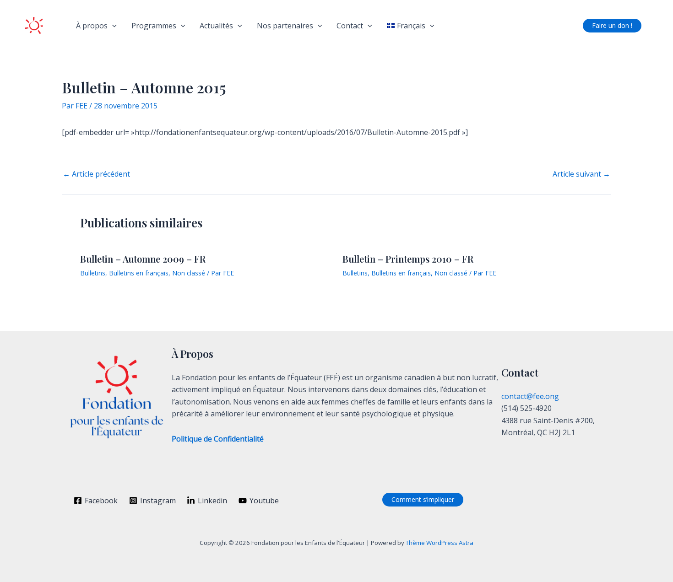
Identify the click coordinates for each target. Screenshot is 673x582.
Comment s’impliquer (422, 499)
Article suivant (581, 174)
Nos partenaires (285, 26)
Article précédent (96, 174)
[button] (112, 25)
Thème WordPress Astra (439, 543)
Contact (349, 26)
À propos (92, 26)
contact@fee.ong (530, 396)
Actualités (216, 26)
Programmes (153, 26)
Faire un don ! (612, 25)
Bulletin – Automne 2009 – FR (143, 259)
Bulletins (92, 273)
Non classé (188, 273)
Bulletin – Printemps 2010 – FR (407, 259)
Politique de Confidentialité (218, 439)
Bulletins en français (138, 273)
